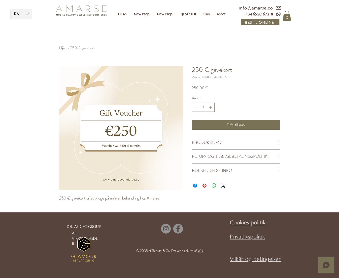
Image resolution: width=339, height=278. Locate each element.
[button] (188, 13)
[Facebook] (178, 229)
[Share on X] (223, 186)
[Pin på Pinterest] (204, 186)
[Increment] (211, 107)
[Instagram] (166, 229)
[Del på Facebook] (195, 186)
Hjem (63, 48)
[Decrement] (196, 107)
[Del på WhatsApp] (214, 186)
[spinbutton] (203, 107)
